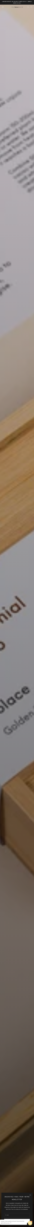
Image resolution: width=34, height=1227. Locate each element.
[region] (17, 616)
